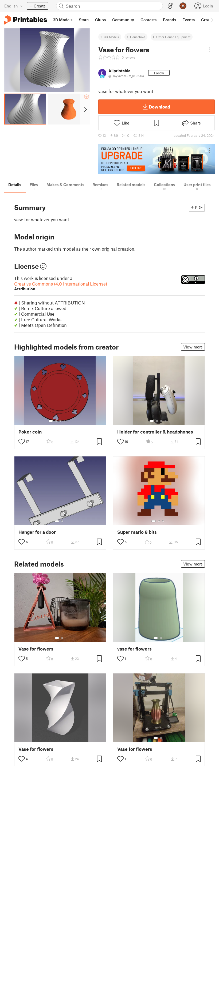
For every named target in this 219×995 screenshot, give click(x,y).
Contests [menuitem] (148, 19)
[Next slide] (85, 109)
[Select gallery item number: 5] (68, 421)
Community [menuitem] (123, 19)
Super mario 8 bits (137, 532)
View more (193, 346)
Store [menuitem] (84, 19)
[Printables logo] (25, 20)
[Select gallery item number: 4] (65, 421)
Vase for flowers (35, 648)
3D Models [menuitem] (62, 19)
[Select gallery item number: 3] (60, 421)
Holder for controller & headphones (155, 431)
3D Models (111, 37)
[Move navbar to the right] (211, 20)
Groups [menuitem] (207, 19)
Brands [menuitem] (169, 19)
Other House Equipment (173, 37)
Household (137, 37)
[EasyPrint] (170, 6)
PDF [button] (199, 207)
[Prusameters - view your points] (182, 5)
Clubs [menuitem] (100, 19)
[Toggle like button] (21, 441)
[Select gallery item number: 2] (56, 421)
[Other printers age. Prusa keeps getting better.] (156, 159)
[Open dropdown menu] (209, 49)
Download (159, 106)
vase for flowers (134, 648)
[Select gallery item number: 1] (51, 421)
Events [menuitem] (188, 19)
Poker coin (30, 431)
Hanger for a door (37, 532)
